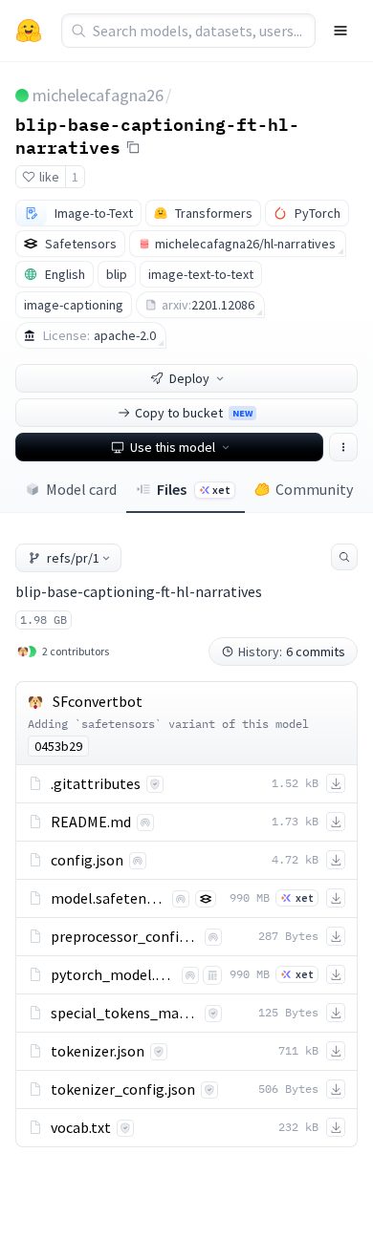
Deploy (189, 378)
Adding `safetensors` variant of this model (168, 723)
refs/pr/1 (73, 557)
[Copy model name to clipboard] (133, 147)
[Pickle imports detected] (212, 975)
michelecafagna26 (98, 95)
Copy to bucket (193, 412)
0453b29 (58, 746)
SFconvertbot (98, 701)
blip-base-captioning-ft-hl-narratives (157, 135)
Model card (81, 489)
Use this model (172, 447)
